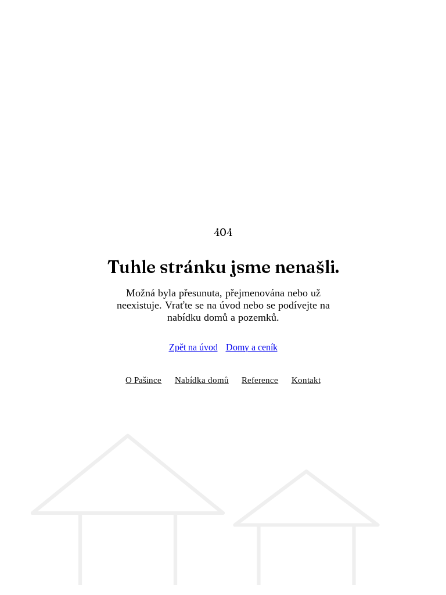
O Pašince (143, 380)
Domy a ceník (252, 347)
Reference (260, 380)
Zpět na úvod (193, 347)
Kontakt (306, 380)
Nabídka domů (202, 380)
